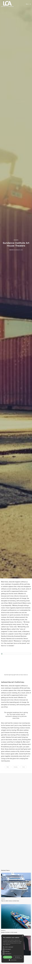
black (8, 767)
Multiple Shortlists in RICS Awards (9, 932)
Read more (8, 944)
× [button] (22, 935)
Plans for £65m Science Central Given (10, 900)
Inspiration (3, 930)
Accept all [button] (7, 957)
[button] (12, 960)
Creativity (3, 899)
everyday (15, 767)
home (23, 767)
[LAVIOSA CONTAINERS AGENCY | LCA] (7, 4)
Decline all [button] (17, 957)
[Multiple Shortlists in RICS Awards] (16, 916)
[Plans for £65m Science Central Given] (16, 885)
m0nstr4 (11, 249)
